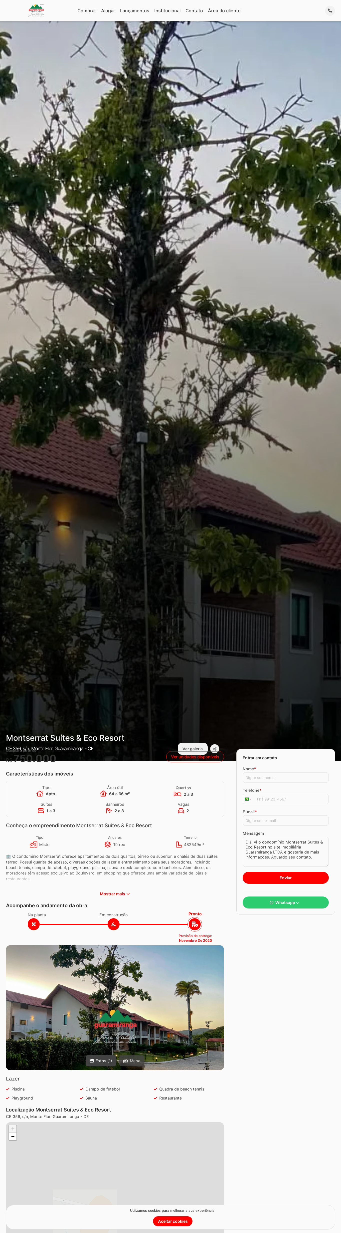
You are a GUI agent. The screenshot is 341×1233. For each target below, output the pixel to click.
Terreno (190, 837)
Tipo (39, 837)
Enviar (286, 877)
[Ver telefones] (330, 11)
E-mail (250, 811)
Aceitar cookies (173, 1221)
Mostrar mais (112, 893)
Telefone (252, 790)
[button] (115, 1027)
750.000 (34, 758)
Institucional (167, 10)
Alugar (108, 10)
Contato (194, 10)
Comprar (86, 10)
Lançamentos (134, 10)
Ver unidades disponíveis (195, 756)
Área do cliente (224, 10)
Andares (115, 837)
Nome (249, 768)
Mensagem (253, 833)
